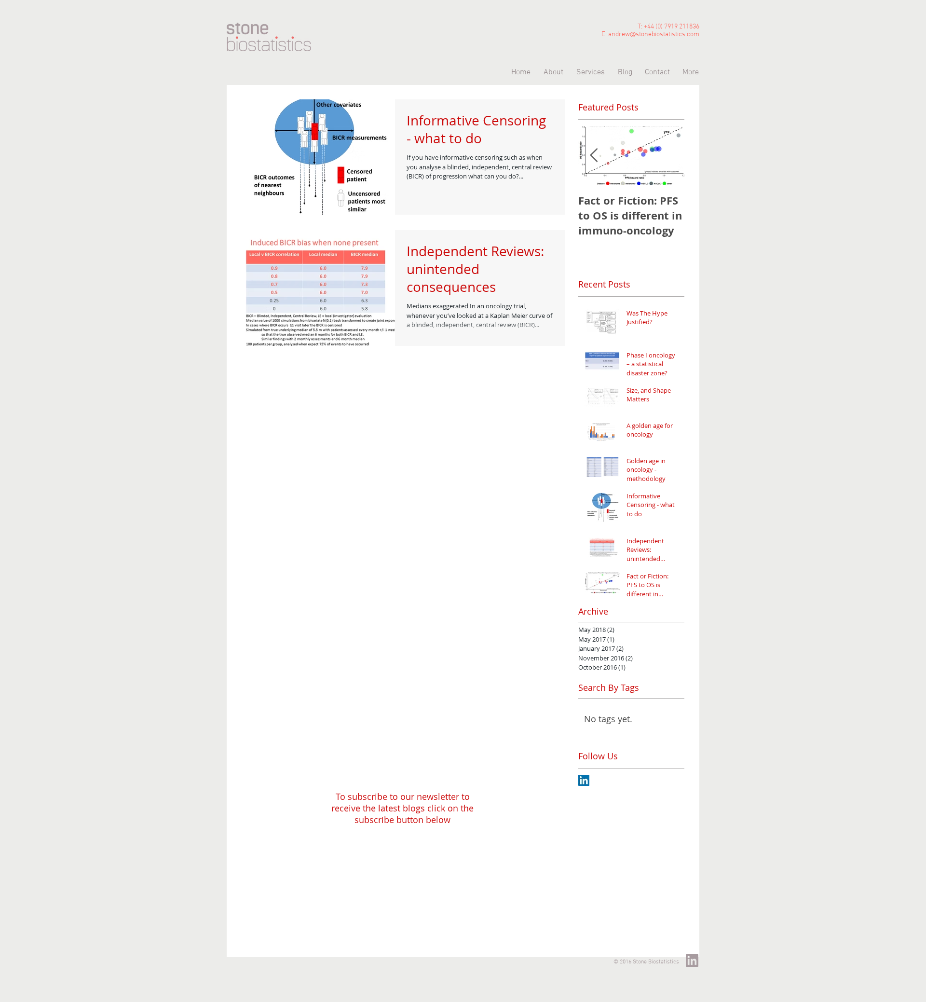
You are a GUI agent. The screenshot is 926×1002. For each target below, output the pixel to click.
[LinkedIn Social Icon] (583, 780)
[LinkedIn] (692, 960)
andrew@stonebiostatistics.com (653, 34)
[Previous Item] (593, 155)
